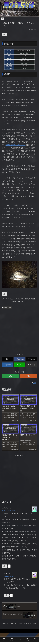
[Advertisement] (19, 330)
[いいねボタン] (4, 34)
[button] (35, 402)
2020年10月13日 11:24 (8, 511)
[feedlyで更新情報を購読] (10, 376)
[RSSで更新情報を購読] (28, 376)
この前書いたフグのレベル (15, 145)
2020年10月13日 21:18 (10, 576)
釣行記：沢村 (7, 307)
